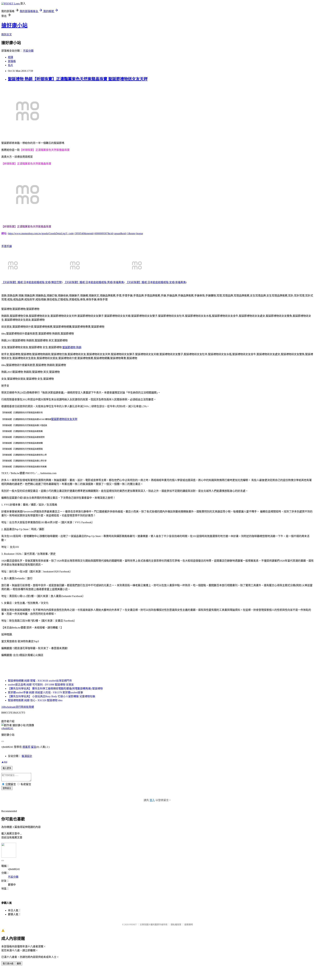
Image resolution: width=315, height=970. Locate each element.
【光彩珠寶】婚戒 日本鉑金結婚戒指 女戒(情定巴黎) (32, 282)
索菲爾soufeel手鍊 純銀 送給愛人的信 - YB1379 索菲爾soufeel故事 (45, 692)
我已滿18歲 (8, 963)
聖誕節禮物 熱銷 (71, 347)
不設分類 (28, 50)
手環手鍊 (6, 246)
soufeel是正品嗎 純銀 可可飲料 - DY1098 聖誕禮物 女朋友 (41, 684)
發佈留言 (7, 788)
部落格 (12, 61)
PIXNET (133, 924)
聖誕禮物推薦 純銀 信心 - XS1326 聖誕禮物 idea (35, 700)
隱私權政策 (176, 924)
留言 (33, 746)
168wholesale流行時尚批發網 (17, 706)
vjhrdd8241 (7, 728)
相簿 (10, 57)
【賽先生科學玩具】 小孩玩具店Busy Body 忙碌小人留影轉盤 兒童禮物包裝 (51, 696)
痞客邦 (26, 746)
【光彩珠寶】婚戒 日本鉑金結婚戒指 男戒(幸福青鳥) (94, 282)
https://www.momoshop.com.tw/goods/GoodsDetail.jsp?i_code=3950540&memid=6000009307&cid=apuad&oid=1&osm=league (75, 233)
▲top (4, 761)
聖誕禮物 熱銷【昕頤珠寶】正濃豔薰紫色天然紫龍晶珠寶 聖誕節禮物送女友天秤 (78, 79)
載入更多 (7, 768)
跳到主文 (6, 34)
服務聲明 (188, 924)
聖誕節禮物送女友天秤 (64, 419)
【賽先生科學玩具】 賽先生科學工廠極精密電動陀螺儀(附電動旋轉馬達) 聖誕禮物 (55, 688)
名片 (10, 65)
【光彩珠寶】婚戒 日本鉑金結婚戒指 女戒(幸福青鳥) (156, 282)
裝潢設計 (27, 756)
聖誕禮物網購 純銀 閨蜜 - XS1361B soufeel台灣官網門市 (40, 680)
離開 (19, 963)
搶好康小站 (14, 25)
